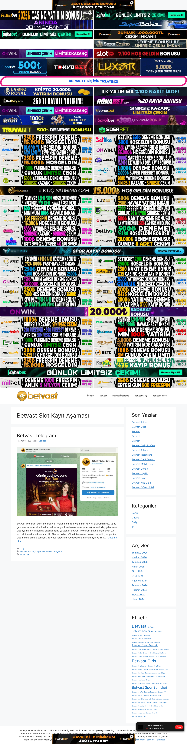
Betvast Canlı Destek (143, 459)
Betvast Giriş (141, 395)
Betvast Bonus (140, 468)
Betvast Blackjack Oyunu (140, 642)
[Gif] (93, 190)
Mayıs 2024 (138, 594)
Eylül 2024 (137, 576)
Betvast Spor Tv (137, 692)
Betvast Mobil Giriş (142, 464)
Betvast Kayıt (139, 478)
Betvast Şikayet (160, 395)
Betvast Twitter (137, 695)
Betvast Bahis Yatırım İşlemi (141, 639)
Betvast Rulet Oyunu (159, 683)
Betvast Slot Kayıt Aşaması (32, 551)
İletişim (90, 395)
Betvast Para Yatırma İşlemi (156, 676)
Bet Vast (150, 627)
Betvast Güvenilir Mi (143, 487)
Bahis (135, 513)
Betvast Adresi (140, 422)
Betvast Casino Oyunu (139, 653)
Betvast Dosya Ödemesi (157, 656)
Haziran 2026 (139, 557)
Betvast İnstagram (142, 454)
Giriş (22, 548)
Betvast (103, 395)
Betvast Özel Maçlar (139, 709)
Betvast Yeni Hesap (138, 702)
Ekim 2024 (137, 571)
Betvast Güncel (137, 669)
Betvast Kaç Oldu (141, 482)
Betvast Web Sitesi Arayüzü (141, 699)
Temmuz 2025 (140, 562)
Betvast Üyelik (140, 473)
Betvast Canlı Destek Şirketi (141, 649)
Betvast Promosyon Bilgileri (141, 683)
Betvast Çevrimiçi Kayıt (140, 706)
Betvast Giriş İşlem (154, 666)
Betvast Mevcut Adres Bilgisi (155, 673)
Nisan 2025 (138, 566)
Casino (135, 517)
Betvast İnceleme (120, 395)
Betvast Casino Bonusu (161, 649)
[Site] (46, 140)
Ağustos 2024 (139, 580)
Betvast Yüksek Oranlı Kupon (157, 702)
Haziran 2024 (139, 590)
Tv (133, 527)
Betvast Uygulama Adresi (153, 695)
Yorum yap (25, 554)
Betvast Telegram (36, 435)
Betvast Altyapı (140, 450)
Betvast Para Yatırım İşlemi (141, 680)
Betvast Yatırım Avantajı (160, 699)
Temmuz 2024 (140, 585)
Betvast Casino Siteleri (140, 656)
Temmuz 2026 (140, 552)
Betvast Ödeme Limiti (156, 706)
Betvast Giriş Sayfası (143, 445)
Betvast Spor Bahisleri (149, 687)
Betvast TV (162, 692)
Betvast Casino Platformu (157, 653)
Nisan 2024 (138, 599)
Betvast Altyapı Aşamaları (141, 635)
